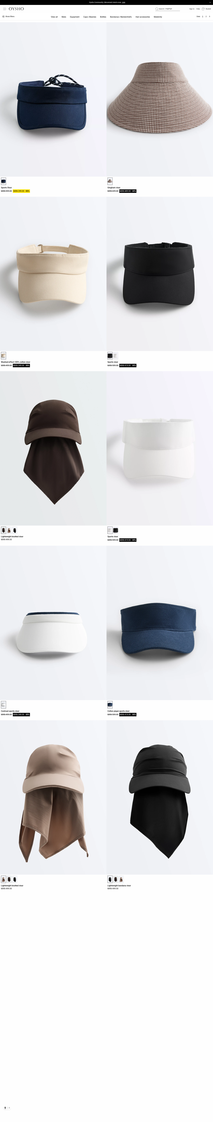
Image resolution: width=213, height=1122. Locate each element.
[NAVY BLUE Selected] (3, 181)
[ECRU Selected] (3, 355)
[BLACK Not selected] (14, 530)
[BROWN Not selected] (9, 879)
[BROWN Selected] (110, 181)
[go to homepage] (16, 9)
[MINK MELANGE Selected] (3, 879)
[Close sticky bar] (210, 2)
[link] (191, 9)
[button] (206, 8)
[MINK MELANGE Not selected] (9, 530)
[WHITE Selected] (110, 530)
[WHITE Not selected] (115, 355)
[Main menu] (5, 9)
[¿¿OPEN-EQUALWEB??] (7, 1108)
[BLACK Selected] (110, 355)
